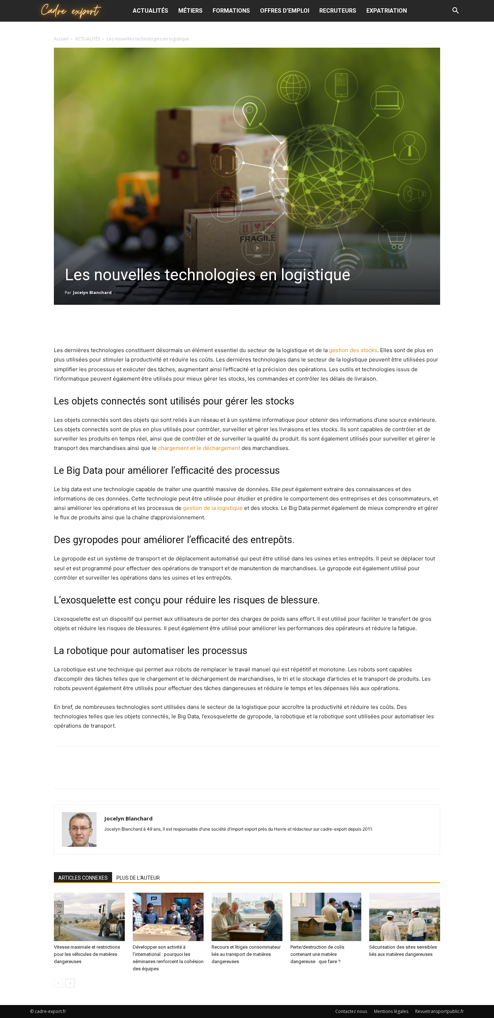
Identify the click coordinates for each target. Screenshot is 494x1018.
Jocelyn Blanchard (92, 292)
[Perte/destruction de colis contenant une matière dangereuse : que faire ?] (325, 917)
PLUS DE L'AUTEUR (138, 878)
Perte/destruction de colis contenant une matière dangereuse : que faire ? (317, 954)
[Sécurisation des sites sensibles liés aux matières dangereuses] (404, 917)
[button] (455, 11)
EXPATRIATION (386, 10)
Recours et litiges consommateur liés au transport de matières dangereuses (246, 954)
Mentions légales (391, 1011)
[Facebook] (213, 325)
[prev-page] (58, 983)
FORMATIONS (231, 10)
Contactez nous (351, 1011)
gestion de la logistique (213, 507)
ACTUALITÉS (150, 10)
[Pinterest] (246, 325)
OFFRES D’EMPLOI (284, 10)
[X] (230, 325)
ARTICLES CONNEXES (83, 878)
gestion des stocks (353, 350)
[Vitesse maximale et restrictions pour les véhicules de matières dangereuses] (89, 917)
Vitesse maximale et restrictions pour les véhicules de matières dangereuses (87, 954)
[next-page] (69, 983)
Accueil (61, 39)
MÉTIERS (190, 10)
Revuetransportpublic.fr (439, 1011)
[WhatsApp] (263, 325)
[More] (280, 325)
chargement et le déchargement (199, 448)
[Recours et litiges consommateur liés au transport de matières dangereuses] (247, 917)
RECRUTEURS (337, 10)
